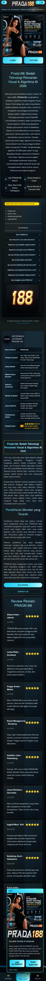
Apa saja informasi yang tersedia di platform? (22, 255)
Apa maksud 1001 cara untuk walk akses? (22, 240)
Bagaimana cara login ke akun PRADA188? (22, 250)
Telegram (38, 978)
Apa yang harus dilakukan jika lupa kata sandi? (22, 265)
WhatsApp (8, 978)
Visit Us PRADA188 (23, 323)
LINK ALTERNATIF (17, 963)
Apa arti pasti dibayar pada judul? (22, 260)
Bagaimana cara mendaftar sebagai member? (22, 245)
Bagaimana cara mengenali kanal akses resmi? (22, 270)
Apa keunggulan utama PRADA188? (22, 280)
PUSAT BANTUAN (33, 963)
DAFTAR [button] (34, 60)
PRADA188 (5, 966)
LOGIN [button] (12, 60)
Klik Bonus (23, 585)
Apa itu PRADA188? (22, 234)
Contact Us (23, 591)
